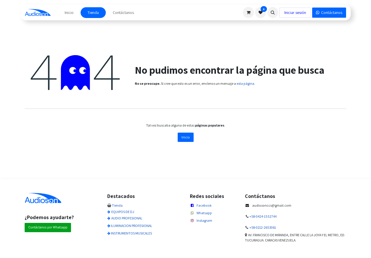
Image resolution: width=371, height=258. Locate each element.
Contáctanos (330, 12)
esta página (245, 83)
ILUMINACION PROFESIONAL (131, 225)
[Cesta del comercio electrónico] (248, 12)
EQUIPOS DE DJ (122, 212)
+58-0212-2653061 (262, 227)
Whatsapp (204, 213)
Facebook (204, 205)
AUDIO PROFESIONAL (126, 218)
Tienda (117, 205)
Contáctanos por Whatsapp (47, 227)
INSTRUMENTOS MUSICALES (131, 233)
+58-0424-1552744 (263, 216)
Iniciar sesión (295, 12)
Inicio (185, 137)
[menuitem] (69, 12)
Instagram (204, 220)
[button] (272, 12)
